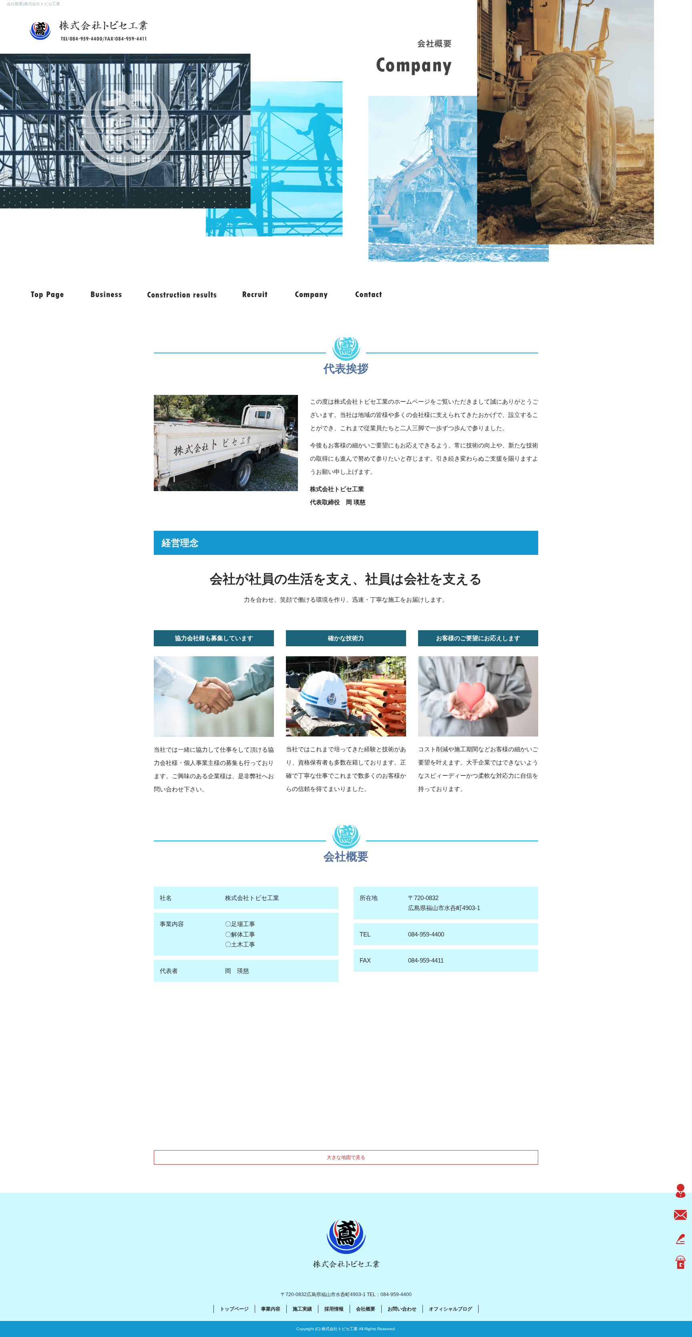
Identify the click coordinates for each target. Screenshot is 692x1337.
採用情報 (255, 295)
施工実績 (181, 295)
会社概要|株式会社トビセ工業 (33, 4)
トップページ (48, 295)
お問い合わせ (368, 295)
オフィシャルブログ (450, 1309)
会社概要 (309, 295)
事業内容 (107, 295)
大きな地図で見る (346, 1157)
